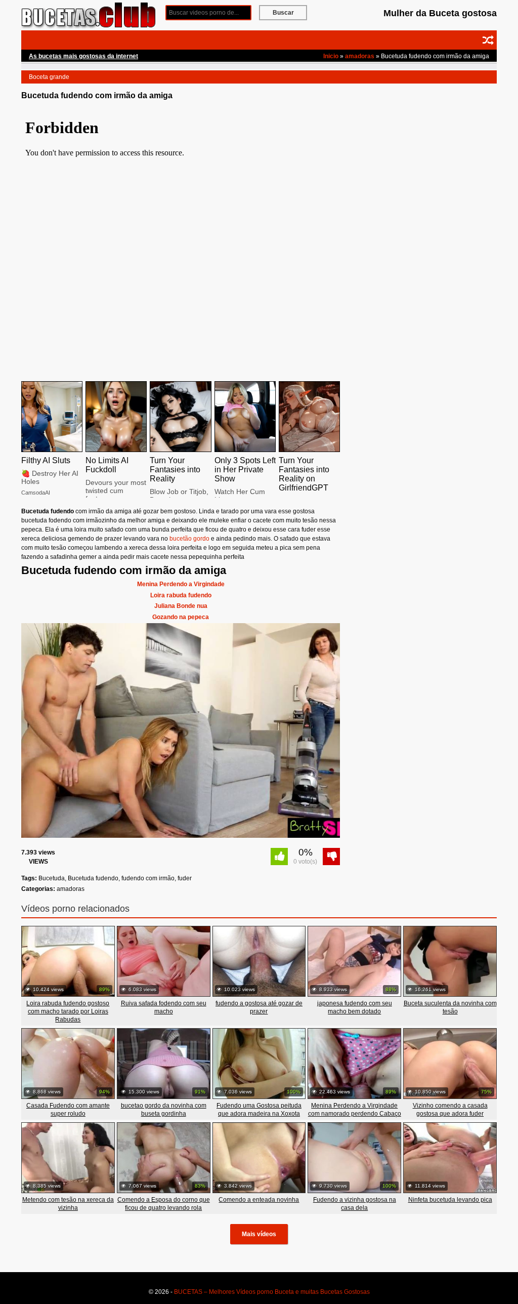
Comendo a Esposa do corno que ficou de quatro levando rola (163, 1203)
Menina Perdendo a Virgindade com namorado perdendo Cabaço (354, 1109)
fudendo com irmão (148, 878)
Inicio (330, 56)
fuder (185, 878)
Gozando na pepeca (180, 617)
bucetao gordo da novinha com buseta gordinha (163, 1109)
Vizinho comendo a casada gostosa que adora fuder (450, 1109)
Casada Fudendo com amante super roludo (68, 1109)
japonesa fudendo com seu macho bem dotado (354, 1007)
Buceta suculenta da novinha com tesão (450, 1007)
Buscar (283, 12)
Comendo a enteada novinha (259, 1199)
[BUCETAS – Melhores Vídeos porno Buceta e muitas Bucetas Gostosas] (89, 14)
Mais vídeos (259, 1234)
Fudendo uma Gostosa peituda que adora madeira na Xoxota (259, 1109)
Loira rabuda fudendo (180, 595)
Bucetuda (51, 878)
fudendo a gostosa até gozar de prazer (259, 1007)
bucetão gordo (189, 538)
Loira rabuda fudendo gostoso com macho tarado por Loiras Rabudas (67, 1011)
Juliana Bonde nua (180, 605)
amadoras (359, 56)
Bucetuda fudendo (93, 878)
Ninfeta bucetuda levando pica (450, 1199)
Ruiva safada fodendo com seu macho (163, 1007)
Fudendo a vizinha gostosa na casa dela (354, 1203)
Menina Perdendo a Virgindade (181, 584)
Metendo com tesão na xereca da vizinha (68, 1203)
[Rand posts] (488, 40)
